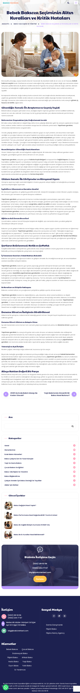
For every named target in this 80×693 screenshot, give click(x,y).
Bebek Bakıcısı (12, 649)
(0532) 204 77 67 (40, 568)
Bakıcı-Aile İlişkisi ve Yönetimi (25, 24)
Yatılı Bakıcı (27, 666)
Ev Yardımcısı (20, 670)
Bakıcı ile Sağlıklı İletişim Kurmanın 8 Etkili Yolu (32, 525)
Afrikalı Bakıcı (27, 657)
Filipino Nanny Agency (55, 633)
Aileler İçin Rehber (11, 485)
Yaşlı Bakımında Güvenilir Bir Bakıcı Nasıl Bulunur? (57, 394)
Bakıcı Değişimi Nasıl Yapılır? (25, 505)
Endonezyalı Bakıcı (20, 653)
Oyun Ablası (13, 666)
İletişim (40, 579)
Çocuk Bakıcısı (28, 649)
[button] (76, 2)
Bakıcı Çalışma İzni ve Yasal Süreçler (18, 459)
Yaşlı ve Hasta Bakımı (12, 463)
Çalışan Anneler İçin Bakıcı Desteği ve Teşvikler (23, 481)
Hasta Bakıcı (13, 661)
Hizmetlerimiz (9, 450)
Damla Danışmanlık (54, 625)
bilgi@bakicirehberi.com (40, 572)
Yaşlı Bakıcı (27, 661)
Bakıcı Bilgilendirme (12, 476)
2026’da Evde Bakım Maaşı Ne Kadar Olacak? (23, 394)
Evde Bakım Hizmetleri (13, 454)
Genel (6, 445)
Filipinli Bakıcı (51, 629)
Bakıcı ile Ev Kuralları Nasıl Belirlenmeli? (29, 534)
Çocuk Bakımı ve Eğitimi (13, 467)
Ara (10, 417)
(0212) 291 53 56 (40, 564)
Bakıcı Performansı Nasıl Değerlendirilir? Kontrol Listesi (35, 515)
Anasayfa (5, 24)
